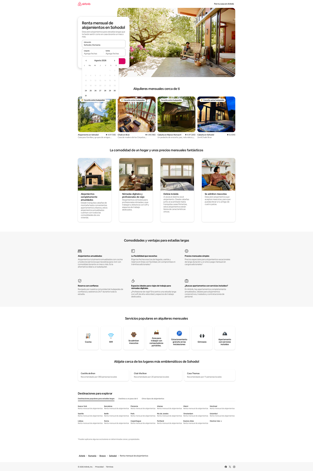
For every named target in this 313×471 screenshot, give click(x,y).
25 (91, 90)
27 (100, 90)
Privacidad (99, 467)
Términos (109, 467)
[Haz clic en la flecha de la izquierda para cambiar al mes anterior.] (86, 60)
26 (95, 90)
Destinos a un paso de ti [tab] (128, 399)
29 (110, 90)
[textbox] (93, 53)
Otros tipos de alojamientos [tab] (153, 399)
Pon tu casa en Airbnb (224, 4)
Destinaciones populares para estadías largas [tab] (96, 399)
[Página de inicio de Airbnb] (84, 4)
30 (115, 90)
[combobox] (103, 44)
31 (86, 96)
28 (105, 90)
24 (86, 90)
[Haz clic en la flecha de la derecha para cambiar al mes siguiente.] (114, 60)
